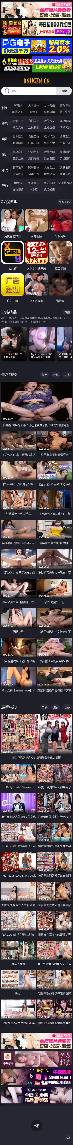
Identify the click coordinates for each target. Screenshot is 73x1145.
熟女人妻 (18, 127)
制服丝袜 (18, 143)
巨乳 (56, 375)
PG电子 (18, 105)
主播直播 (49, 127)
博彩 (5, 108)
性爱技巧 (65, 174)
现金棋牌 (49, 112)
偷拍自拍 (33, 136)
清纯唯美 (33, 158)
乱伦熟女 (49, 143)
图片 (5, 154)
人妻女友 (49, 167)
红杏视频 (18, 189)
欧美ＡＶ (49, 121)
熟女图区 (49, 158)
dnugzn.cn (36, 81)
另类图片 (65, 158)
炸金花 (34, 112)
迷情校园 (18, 174)
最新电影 (9, 707)
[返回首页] (68, 1137)
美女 (44, 375)
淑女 (56, 707)
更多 (67, 375)
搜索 (64, 91)
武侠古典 (65, 167)
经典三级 (33, 143)
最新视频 (9, 374)
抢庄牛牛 (65, 112)
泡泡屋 (34, 189)
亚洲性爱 (18, 136)
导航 (5, 186)
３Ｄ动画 (65, 121)
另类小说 (33, 174)
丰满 (44, 707)
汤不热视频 (65, 183)
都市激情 (18, 167)
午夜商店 (33, 183)
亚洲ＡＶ (18, 121)
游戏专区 (65, 105)
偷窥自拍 (18, 152)
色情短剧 (49, 189)
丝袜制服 (33, 127)
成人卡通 (49, 136)
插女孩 (18, 183)
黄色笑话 (49, 174)
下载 (67, 312)
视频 (5, 123)
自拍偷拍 (33, 121)
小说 (5, 170)
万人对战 (49, 105)
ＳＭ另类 (65, 127)
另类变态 (65, 143)
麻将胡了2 (18, 112)
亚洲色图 (33, 152)
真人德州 (33, 105)
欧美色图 (49, 152)
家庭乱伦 (33, 167)
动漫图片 (65, 152)
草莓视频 (49, 183)
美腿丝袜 (18, 158)
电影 (5, 139)
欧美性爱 (65, 136)
